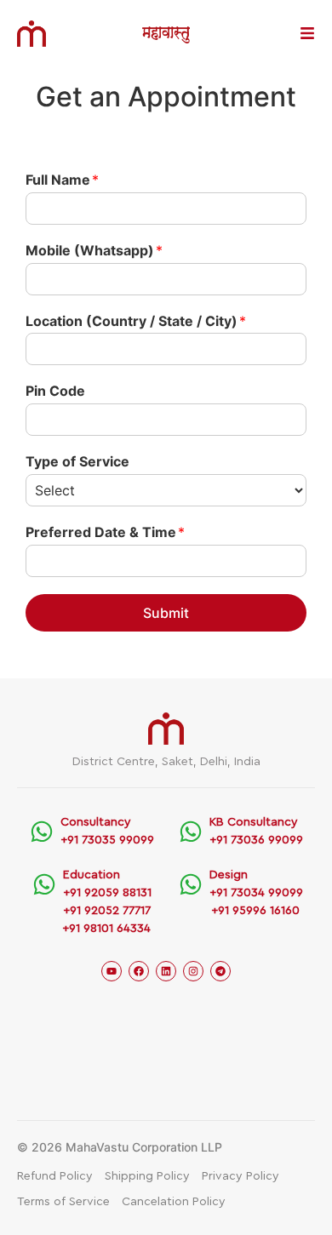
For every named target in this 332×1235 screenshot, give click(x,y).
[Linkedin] (166, 971)
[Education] (44, 884)
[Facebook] (139, 971)
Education (91, 875)
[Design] (191, 884)
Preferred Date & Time (105, 531)
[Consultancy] (42, 831)
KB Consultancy (253, 822)
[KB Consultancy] (191, 831)
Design (228, 875)
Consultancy (95, 822)
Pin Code (55, 390)
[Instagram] (193, 971)
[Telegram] (220, 971)
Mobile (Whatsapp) (94, 250)
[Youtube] (111, 971)
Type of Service (77, 461)
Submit (166, 612)
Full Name (62, 179)
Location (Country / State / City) (136, 320)
